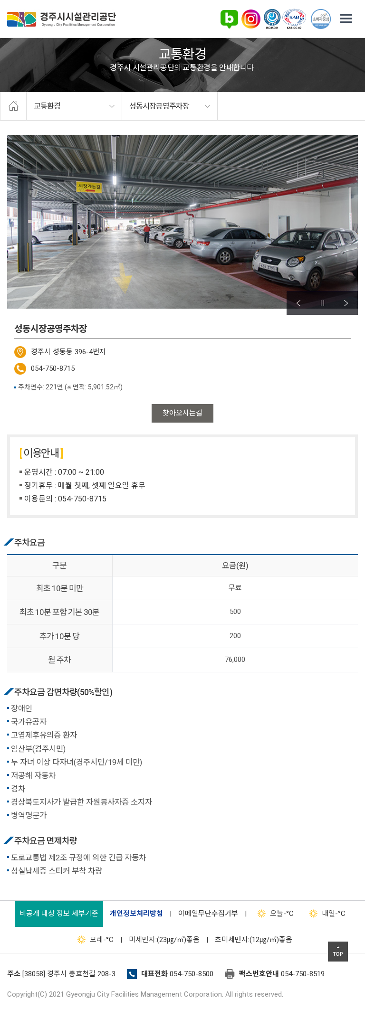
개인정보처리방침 (136, 913)
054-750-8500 (191, 974)
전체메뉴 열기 (346, 19)
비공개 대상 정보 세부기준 (58, 913)
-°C (282, 913)
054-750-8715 (53, 368)
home (13, 106)
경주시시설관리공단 (61, 19)
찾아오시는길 (182, 413)
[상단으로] (338, 952)
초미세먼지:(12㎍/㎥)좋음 (253, 939)
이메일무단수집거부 (208, 913)
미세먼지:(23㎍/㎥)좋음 (164, 939)
